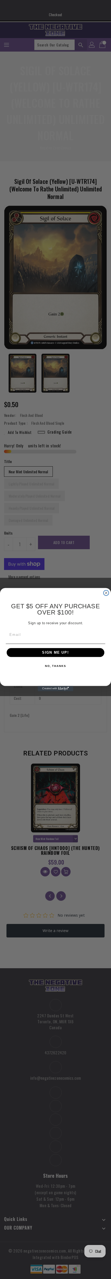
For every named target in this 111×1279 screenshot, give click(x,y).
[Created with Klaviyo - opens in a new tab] (55, 688)
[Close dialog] (106, 593)
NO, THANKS (55, 665)
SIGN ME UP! (55, 652)
